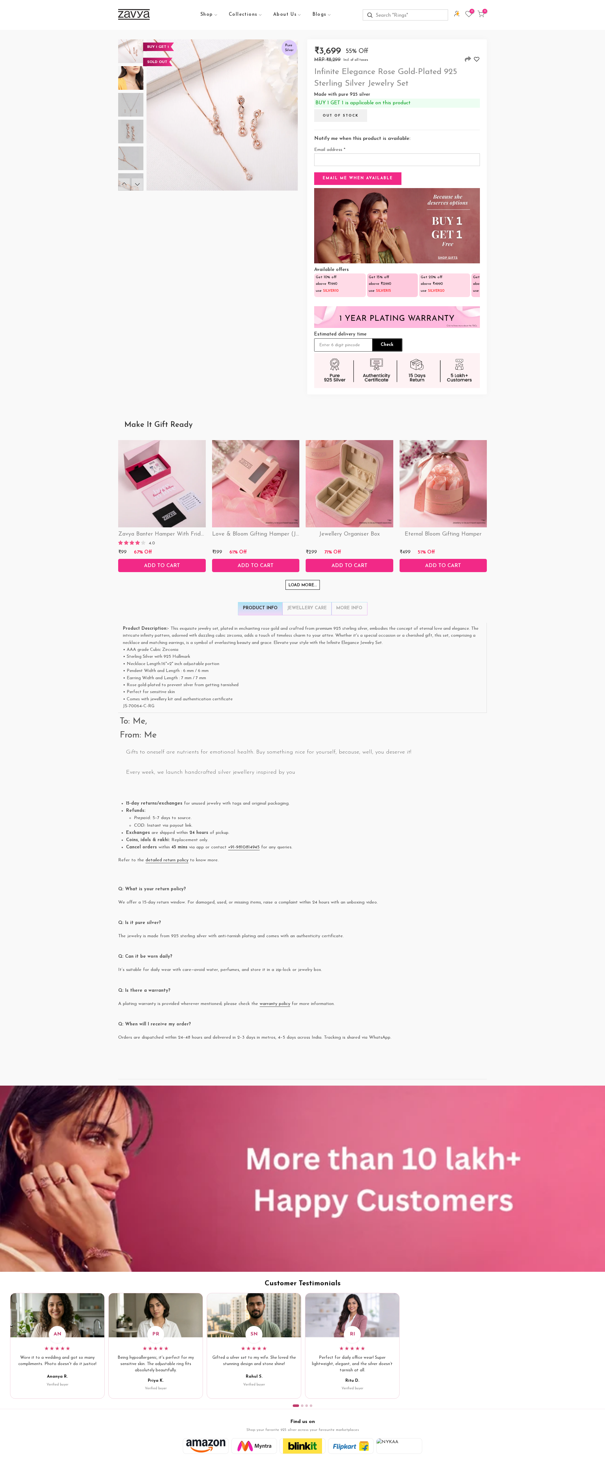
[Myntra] (254, 1446)
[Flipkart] (351, 1446)
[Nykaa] (399, 1446)
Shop (206, 14)
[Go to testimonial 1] (296, 1405)
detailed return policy (167, 860)
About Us (285, 14)
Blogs (319, 14)
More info (349, 608)
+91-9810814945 (244, 847)
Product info (260, 608)
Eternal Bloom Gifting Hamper (443, 534)
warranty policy (275, 1003)
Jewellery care (307, 608)
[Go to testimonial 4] (311, 1405)
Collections (243, 14)
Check (387, 344)
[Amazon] (206, 1446)
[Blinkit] (302, 1446)
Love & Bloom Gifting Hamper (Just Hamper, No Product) (286, 534)
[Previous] (124, 184)
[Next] (137, 184)
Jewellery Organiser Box (349, 534)
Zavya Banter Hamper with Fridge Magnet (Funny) (184, 534)
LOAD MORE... (302, 585)
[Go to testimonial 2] (302, 1405)
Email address (329, 149)
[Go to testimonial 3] (306, 1405)
